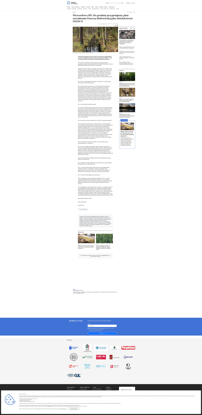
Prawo (89, 8)
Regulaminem (105, 255)
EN (134, 3)
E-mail (89, 323)
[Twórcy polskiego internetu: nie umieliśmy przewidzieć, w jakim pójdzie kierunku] (127, 58)
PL (132, 3)
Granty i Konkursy (104, 8)
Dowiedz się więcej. (63, 408)
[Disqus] (95, 274)
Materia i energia (103, 6)
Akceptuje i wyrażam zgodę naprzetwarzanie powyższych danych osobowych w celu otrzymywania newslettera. (101, 329)
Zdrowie (88, 6)
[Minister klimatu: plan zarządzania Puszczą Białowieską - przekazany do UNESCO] (127, 110)
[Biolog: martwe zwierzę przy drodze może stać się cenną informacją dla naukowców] (86, 242)
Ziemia (96, 6)
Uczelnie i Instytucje (71, 8)
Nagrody (85, 8)
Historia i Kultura (76, 6)
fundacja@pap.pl (49, 406)
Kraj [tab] (131, 28)
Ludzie (117, 8)
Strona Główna (129, 12)
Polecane (124, 120)
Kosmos (68, 6)
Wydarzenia (112, 8)
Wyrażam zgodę (73, 408)
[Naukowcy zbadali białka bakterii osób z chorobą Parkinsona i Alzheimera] (127, 47)
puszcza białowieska (83, 209)
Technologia (111, 6)
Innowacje (79, 8)
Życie (92, 6)
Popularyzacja (95, 8)
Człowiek (83, 6)
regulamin (94, 328)
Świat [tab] (134, 28)
